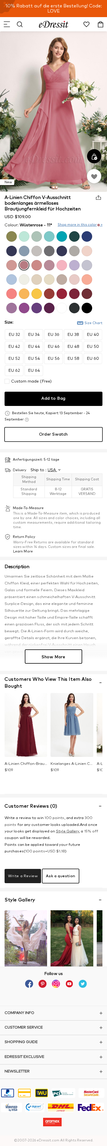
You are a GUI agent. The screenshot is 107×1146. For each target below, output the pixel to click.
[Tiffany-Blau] (48, 235)
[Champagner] (48, 279)
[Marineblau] (11, 250)
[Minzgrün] (23, 235)
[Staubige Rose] (11, 264)
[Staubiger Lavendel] (86, 264)
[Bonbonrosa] (61, 264)
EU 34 (34, 335)
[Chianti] (86, 293)
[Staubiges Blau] (23, 250)
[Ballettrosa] (73, 279)
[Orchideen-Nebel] (11, 307)
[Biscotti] (36, 279)
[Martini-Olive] (11, 235)
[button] (6, 24)
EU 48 (73, 347)
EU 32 (14, 335)
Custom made (31, 381)
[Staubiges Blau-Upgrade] (11, 279)
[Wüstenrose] (23, 264)
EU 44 (34, 347)
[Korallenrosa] (11, 293)
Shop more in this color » (80, 225)
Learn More (23, 551)
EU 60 (93, 359)
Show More (53, 657)
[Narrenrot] (61, 293)
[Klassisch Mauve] (48, 264)
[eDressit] (53, 24)
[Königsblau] (86, 235)
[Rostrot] (48, 293)
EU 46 (54, 347)
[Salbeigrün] (36, 235)
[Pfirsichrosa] (86, 279)
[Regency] (36, 307)
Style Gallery (67, 831)
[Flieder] (73, 264)
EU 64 (34, 371)
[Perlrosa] (86, 250)
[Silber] (36, 250)
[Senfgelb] (36, 293)
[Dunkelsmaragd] (73, 235)
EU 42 (14, 347)
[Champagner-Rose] (36, 264)
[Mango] (23, 293)
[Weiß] (61, 307)
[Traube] (48, 307)
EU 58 (73, 359)
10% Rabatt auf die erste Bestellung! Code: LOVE (53, 8)
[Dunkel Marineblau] (61, 250)
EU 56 (54, 359)
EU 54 (34, 359)
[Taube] (73, 250)
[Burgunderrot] (73, 293)
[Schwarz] (86, 307)
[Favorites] (94, 176)
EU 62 (14, 371)
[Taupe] (61, 279)
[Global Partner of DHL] (61, 1108)
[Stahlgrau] (48, 250)
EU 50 (93, 347)
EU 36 (53, 335)
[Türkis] (61, 235)
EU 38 (73, 335)
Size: (9, 322)
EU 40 (93, 335)
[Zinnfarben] (73, 307)
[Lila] (23, 307)
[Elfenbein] (23, 279)
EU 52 (14, 359)
